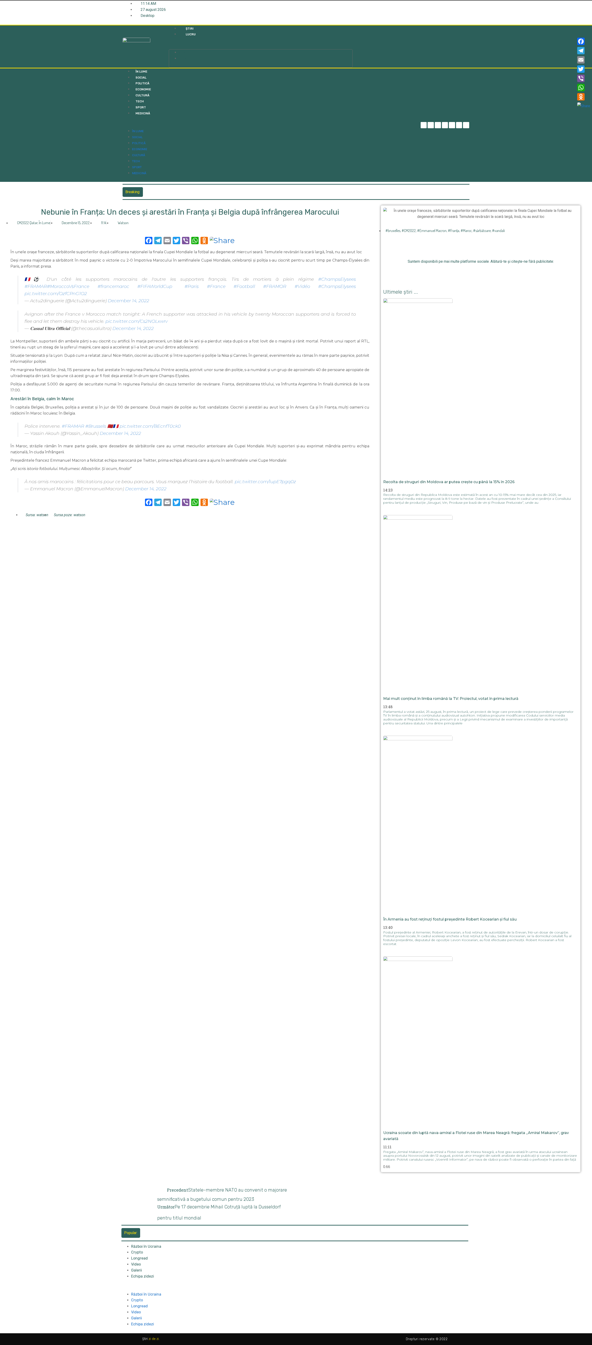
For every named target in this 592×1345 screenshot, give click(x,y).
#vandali (498, 230)
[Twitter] (438, 125)
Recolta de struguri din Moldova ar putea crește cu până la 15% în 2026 (203, 191)
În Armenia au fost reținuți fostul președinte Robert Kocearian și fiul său (450, 919)
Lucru (191, 34)
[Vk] (506, 273)
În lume (141, 71)
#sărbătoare (482, 230)
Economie (143, 89)
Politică (142, 83)
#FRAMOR (274, 286)
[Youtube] (459, 125)
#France (216, 286)
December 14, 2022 (128, 300)
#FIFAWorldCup (154, 286)
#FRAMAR (36, 286)
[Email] (583, 59)
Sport (141, 107)
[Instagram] (445, 125)
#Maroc (466, 230)
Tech (140, 101)
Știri (190, 28)
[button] (261, 46)
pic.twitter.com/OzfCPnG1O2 (56, 293)
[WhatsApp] (583, 87)
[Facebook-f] (424, 125)
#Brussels (95, 426)
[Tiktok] (452, 125)
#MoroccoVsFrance (68, 286)
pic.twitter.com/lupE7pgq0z (265, 481)
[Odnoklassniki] (466, 125)
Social (141, 77)
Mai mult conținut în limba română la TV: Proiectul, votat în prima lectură (450, 698)
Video (136, 1264)
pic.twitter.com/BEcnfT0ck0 (150, 426)
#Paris (192, 286)
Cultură (142, 95)
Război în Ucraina (146, 1246)
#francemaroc (113, 286)
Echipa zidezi (142, 1276)
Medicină (143, 113)
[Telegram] (431, 125)
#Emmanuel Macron (432, 230)
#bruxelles (392, 230)
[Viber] (583, 78)
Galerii (136, 1270)
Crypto (137, 1252)
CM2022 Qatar (27, 222)
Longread (139, 1258)
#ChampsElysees (337, 279)
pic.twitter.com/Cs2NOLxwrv (136, 321)
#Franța (453, 230)
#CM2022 (409, 230)
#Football (244, 286)
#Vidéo (302, 286)
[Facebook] (583, 41)
